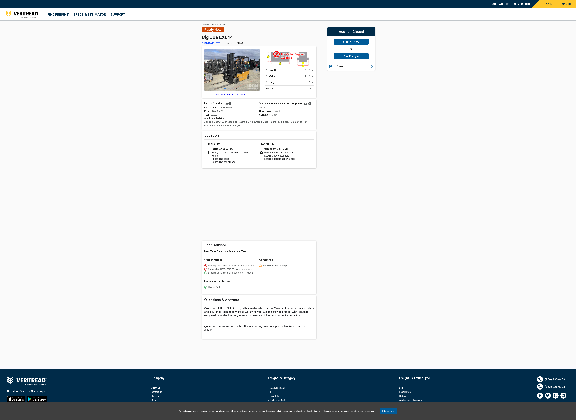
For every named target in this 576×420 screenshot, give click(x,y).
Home (205, 24)
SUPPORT (118, 14)
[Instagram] (556, 396)
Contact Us (157, 391)
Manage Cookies (330, 411)
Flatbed (402, 395)
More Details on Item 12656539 (230, 94)
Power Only (273, 395)
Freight (213, 24)
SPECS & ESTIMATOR (90, 14)
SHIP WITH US (500, 4)
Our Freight (351, 56)
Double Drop (405, 391)
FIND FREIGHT (58, 14)
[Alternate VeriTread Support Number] (540, 386)
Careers (155, 395)
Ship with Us (351, 41)
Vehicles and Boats (277, 400)
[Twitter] (548, 396)
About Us (156, 387)
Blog (154, 400)
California (224, 24)
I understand (388, 411)
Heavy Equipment (276, 387)
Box (401, 387)
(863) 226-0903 (555, 386)
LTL (270, 391)
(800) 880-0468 (555, 379)
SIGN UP (566, 4)
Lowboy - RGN (405, 400)
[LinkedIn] (563, 396)
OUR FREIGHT (522, 4)
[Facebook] (540, 396)
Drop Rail (418, 400)
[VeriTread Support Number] (540, 379)
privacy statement (355, 411)
